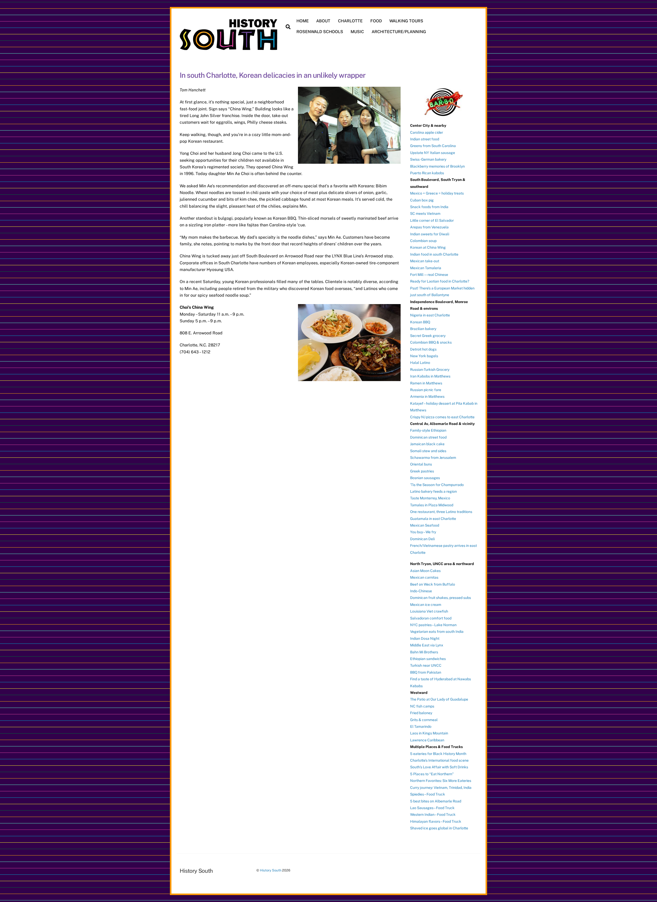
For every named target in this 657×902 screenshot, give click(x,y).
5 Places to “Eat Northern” (432, 774)
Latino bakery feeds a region (433, 491)
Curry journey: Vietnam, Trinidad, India (440, 787)
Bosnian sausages (425, 478)
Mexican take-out (424, 261)
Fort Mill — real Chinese (429, 275)
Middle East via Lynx (426, 645)
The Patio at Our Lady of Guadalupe (439, 699)
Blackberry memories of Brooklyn (437, 166)
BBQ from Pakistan (425, 672)
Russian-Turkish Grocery (429, 369)
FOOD (376, 20)
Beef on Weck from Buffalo (432, 584)
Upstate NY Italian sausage (432, 153)
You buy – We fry (423, 532)
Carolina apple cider (426, 132)
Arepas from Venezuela (429, 227)
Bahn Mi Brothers (424, 652)
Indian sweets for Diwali (429, 234)
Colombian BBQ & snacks (431, 342)
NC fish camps (422, 706)
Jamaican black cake (427, 444)
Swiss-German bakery (428, 159)
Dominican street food (428, 437)
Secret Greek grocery (428, 336)
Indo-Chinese (421, 591)
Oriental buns (421, 464)
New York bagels (424, 356)
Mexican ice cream (425, 605)
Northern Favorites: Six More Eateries (440, 781)
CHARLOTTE (350, 20)
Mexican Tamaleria (425, 268)
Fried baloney (421, 713)
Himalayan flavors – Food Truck (435, 821)
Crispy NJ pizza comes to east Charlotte (442, 417)
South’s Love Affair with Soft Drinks (439, 767)
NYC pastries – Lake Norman (433, 625)
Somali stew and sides (428, 451)
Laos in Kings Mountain (429, 733)
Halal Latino (420, 363)
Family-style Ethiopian (428, 430)
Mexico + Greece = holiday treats (437, 193)
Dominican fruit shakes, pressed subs (440, 598)
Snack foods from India (429, 207)
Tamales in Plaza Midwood (431, 505)
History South (270, 870)
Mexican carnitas (424, 577)
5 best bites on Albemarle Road (435, 801)
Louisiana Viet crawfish (429, 611)
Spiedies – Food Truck (427, 794)
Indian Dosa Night (424, 638)
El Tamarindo (420, 726)
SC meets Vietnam (425, 213)
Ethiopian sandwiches (428, 659)
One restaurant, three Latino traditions (441, 512)
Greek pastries (422, 471)
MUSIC (357, 31)
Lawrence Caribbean (427, 740)
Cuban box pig (422, 200)
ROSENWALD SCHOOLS (319, 31)
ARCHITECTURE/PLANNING (399, 31)
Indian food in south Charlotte (434, 254)
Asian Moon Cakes (425, 571)
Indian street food (424, 139)
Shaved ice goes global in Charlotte (439, 828)
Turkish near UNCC (425, 665)
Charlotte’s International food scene (439, 760)
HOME (302, 20)
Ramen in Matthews (426, 383)
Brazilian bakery (423, 329)
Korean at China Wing (428, 247)
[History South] (229, 47)
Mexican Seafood (424, 525)
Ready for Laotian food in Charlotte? (439, 281)
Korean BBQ (420, 322)
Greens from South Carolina (433, 146)
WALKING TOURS (406, 20)
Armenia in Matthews (427, 396)
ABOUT (323, 20)
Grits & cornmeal (424, 720)
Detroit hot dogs (423, 349)
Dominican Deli (422, 539)
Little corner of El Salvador (432, 220)
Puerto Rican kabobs (427, 173)
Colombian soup (423, 241)
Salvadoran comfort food (430, 618)
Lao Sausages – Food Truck (432, 808)
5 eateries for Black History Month (438, 754)
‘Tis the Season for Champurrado (437, 485)
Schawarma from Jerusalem (433, 457)
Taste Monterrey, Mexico (430, 498)
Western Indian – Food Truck (433, 814)
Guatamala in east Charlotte (433, 519)
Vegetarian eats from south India (436, 631)
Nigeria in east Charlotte (430, 315)
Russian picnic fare (425, 390)
